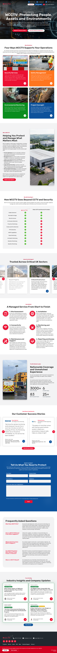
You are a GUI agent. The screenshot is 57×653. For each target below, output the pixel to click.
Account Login (38, 4)
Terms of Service (33, 498)
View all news (28, 624)
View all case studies (28, 448)
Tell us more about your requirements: (15, 484)
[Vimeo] (12, 641)
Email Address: (10, 478)
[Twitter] (4, 641)
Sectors (9, 644)
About (13, 644)
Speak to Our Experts (9, 179)
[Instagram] (15, 641)
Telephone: (32, 478)
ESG (17, 644)
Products (5, 644)
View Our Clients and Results (36, 30)
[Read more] (25, 83)
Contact (33, 644)
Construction (41, 606)
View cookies (14, 650)
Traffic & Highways (8, 586)
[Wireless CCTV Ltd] (8, 3)
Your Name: (9, 473)
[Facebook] (7, 641)
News (20, 644)
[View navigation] (46, 4)
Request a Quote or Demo (20, 30)
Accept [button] (5, 650)
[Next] (53, 431)
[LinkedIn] (9, 641)
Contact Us (31, 4)
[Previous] (3, 431)
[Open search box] (44, 4)
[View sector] (47, 291)
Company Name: (33, 473)
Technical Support (26, 644)
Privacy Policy (26, 498)
